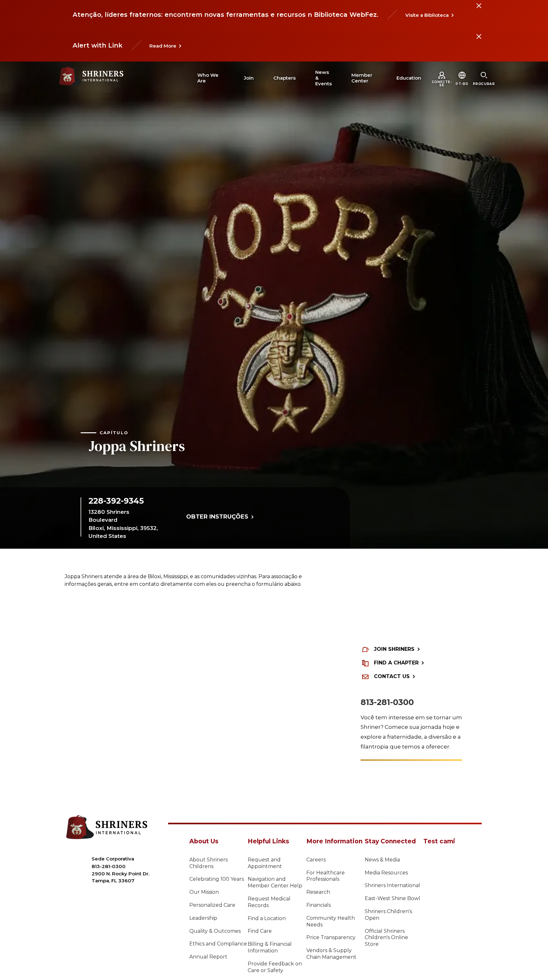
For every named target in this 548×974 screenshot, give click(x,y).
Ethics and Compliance (218, 944)
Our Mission (204, 892)
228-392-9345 (116, 501)
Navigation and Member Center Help (275, 882)
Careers (316, 860)
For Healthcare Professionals (325, 876)
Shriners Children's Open (388, 914)
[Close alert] (478, 9)
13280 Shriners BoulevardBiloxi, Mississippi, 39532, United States (123, 524)
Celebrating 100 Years (216, 879)
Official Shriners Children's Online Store (386, 937)
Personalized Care (212, 905)
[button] (462, 84)
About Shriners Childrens (208, 863)
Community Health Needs (330, 921)
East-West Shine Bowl (392, 898)
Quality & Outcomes (215, 931)
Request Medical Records (269, 902)
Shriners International (392, 885)
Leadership (203, 918)
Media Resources (386, 873)
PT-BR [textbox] (462, 84)
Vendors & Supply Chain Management (331, 953)
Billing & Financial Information (270, 947)
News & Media (382, 860)
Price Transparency (331, 937)
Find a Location (267, 918)
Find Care (260, 931)
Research (318, 892)
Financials (318, 905)
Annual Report (208, 957)
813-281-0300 (387, 702)
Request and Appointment (265, 863)
